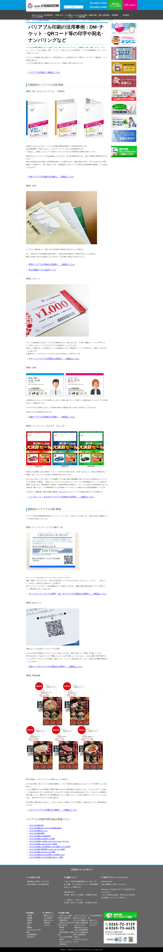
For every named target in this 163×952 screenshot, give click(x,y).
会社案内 (126, 15)
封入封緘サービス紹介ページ (42, 270)
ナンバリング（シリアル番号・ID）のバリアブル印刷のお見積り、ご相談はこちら (68, 594)
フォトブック (93, 925)
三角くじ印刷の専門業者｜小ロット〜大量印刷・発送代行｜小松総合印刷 (80, 932)
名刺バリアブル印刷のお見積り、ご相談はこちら (52, 417)
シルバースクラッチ (79, 925)
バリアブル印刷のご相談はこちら (44, 72)
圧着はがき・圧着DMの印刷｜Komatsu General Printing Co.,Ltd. (77, 949)
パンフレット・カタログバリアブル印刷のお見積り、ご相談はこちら (61, 497)
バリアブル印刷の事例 (36, 833)
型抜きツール (93, 920)
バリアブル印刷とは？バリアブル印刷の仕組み (45, 828)
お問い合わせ (129, 5)
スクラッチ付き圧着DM (65, 936)
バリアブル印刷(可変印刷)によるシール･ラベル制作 (47, 849)
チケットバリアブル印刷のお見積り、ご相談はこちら (54, 359)
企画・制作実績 (103, 15)
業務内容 (29, 922)
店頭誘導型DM (63, 920)
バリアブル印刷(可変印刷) (81, 16)
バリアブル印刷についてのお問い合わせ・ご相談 (46, 857)
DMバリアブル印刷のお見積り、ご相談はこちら (51, 176)
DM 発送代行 (48, 15)
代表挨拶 (29, 915)
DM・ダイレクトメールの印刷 (37, 16)
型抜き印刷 (93, 15)
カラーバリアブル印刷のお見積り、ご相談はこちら (53, 810)
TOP (27, 20)
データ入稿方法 (48, 917)
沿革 (28, 925)
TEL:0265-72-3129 (98, 3)
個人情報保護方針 (32, 934)
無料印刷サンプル (115, 5)
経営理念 (29, 920)
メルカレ (61, 929)
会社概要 (29, 917)
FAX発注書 (47, 922)
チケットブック (93, 922)
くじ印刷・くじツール (70, 16)
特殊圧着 (61, 927)
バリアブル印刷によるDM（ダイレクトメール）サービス (49, 841)
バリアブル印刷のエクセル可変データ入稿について (47, 854)
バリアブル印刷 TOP (36, 825)
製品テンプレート (49, 920)
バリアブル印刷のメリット (38, 830)
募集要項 (29, 927)
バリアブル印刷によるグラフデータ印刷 (43, 844)
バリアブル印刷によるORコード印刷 (42, 838)
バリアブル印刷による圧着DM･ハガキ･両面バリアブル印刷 (49, 846)
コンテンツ (47, 925)
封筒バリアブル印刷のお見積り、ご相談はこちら (52, 264)
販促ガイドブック (49, 915)
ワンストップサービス (65, 941)
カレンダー (62, 492)
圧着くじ (76, 936)
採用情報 (115, 15)
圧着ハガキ (59, 15)
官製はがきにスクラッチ (81, 927)
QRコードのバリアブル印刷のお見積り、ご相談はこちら (55, 666)
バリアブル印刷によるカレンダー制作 (42, 852)
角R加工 (61, 939)
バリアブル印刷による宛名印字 (40, 836)
